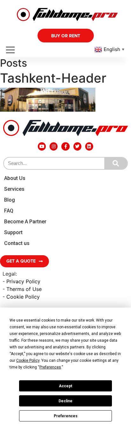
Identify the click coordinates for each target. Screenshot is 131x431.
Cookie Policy (23, 297)
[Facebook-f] (65, 146)
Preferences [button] (50, 367)
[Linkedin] (89, 146)
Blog (9, 200)
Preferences (66, 416)
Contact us (17, 243)
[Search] (115, 163)
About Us (14, 178)
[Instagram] (54, 146)
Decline (65, 401)
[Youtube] (42, 146)
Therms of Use (24, 289)
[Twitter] (77, 146)
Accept (65, 386)
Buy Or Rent (65, 36)
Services (14, 189)
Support (13, 232)
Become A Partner (25, 222)
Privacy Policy (23, 281)
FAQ (8, 211)
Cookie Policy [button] (27, 360)
